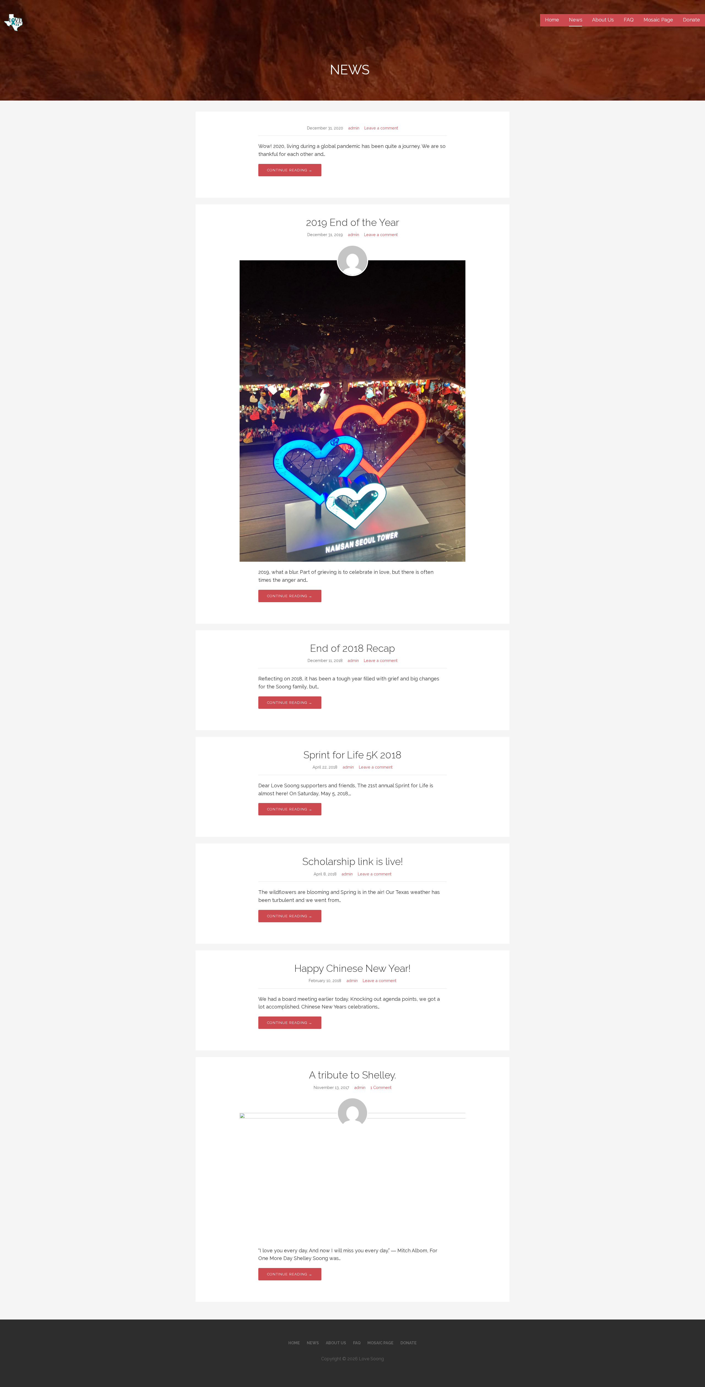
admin (353, 128)
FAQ (629, 20)
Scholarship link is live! (352, 861)
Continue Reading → (290, 170)
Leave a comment (381, 128)
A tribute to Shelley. (352, 1075)
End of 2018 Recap (352, 648)
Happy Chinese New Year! (352, 968)
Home (552, 20)
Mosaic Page (658, 20)
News (575, 20)
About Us (603, 20)
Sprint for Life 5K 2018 (352, 755)
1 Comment (380, 1087)
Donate (691, 20)
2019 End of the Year (352, 222)
